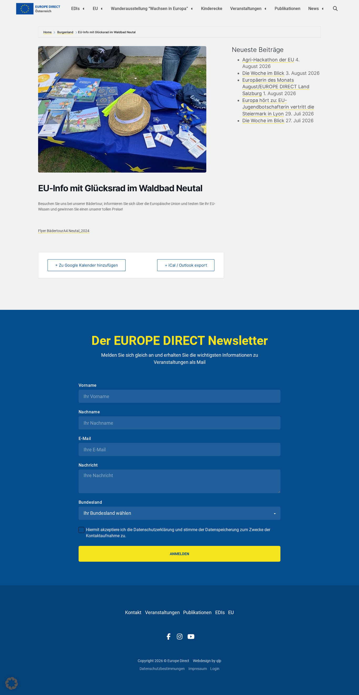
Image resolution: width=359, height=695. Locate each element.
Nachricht (88, 465)
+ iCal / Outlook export (186, 265)
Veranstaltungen (245, 8)
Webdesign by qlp (207, 661)
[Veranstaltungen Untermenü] (265, 8)
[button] (11, 683)
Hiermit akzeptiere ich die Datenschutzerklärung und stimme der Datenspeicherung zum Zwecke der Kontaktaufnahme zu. (178, 532)
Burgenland (65, 32)
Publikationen (287, 8)
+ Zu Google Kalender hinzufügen (86, 265)
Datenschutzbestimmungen (162, 669)
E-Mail (85, 439)
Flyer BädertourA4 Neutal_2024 (63, 231)
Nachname (89, 412)
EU (95, 8)
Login (214, 669)
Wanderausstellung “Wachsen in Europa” (149, 8)
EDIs (75, 8)
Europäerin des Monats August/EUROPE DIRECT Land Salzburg (275, 86)
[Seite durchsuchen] (335, 8)
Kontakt (133, 612)
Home (47, 32)
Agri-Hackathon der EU (268, 59)
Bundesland (90, 502)
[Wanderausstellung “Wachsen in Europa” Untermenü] (192, 8)
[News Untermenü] (322, 8)
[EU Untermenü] (101, 8)
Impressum (197, 669)
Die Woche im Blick (263, 73)
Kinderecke (211, 8)
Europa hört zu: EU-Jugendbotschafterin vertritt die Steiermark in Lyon (278, 106)
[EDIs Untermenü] (83, 8)
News (313, 8)
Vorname (88, 385)
